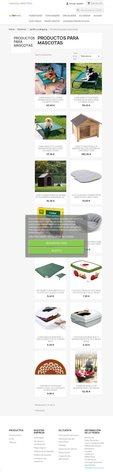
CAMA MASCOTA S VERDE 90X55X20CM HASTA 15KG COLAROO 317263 (50, 148)
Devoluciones (15, 435)
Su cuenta (65, 430)
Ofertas (12, 442)
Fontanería (52, 15)
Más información (38, 236)
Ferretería (35, 15)
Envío (11, 438)
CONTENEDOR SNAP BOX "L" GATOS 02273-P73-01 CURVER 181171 (50, 339)
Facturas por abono (68, 449)
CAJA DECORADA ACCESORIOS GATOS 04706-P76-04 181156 (86, 291)
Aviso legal (39, 437)
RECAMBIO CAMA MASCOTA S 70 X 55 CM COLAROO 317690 (50, 291)
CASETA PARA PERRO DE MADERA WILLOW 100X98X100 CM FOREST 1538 (86, 148)
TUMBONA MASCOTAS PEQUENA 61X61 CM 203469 (86, 387)
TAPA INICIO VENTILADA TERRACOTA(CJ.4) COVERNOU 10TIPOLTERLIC (50, 388)
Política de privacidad (43, 451)
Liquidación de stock (76, 21)
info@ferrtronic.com (94, 467)
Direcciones (64, 452)
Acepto (57, 250)
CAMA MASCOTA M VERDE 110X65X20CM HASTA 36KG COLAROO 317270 (86, 99)
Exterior (84, 15)
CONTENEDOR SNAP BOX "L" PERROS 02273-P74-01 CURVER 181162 (86, 339)
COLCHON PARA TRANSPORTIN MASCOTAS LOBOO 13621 (86, 196)
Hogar (98, 15)
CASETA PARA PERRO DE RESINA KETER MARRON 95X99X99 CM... (50, 196)
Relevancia (90, 56)
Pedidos (62, 445)
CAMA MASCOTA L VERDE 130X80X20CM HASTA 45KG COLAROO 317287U (50, 99)
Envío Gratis (52, 21)
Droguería (69, 15)
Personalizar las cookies (60, 236)
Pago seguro (40, 447)
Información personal (69, 435)
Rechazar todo (56, 243)
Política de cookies (42, 455)
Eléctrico (35, 21)
